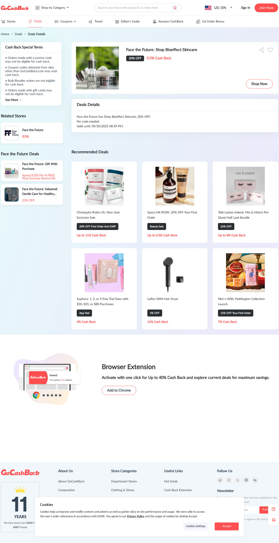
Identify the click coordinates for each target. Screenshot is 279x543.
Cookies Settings (195, 526)
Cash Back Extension (178, 490)
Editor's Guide (130, 21)
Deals (38, 21)
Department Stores (124, 481)
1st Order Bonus (213, 21)
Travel (98, 21)
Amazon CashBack (170, 21)
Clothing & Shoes (122, 490)
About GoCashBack (71, 481)
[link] (5, 34)
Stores (11, 21)
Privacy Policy (135, 516)
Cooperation (66, 490)
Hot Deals (171, 481)
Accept (227, 526)
